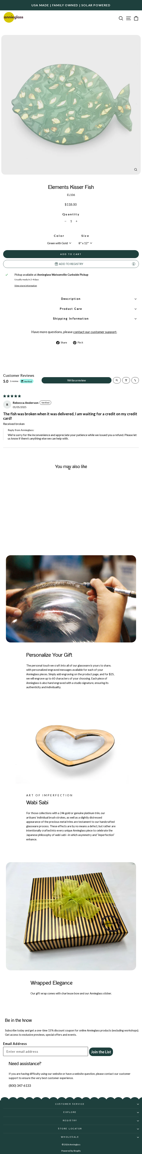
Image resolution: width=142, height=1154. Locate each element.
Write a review (76, 380)
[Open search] (117, 380)
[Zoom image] (136, 169)
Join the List (101, 1052)
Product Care (71, 309)
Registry (70, 1120)
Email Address (15, 1044)
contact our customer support (94, 332)
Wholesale (70, 1137)
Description (71, 299)
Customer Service (70, 1104)
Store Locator (70, 1128)
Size (85, 235)
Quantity (71, 214)
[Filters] (126, 380)
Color (59, 235)
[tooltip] (134, 264)
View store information (25, 285)
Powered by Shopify (71, 1150)
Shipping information (71, 319)
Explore (70, 1112)
